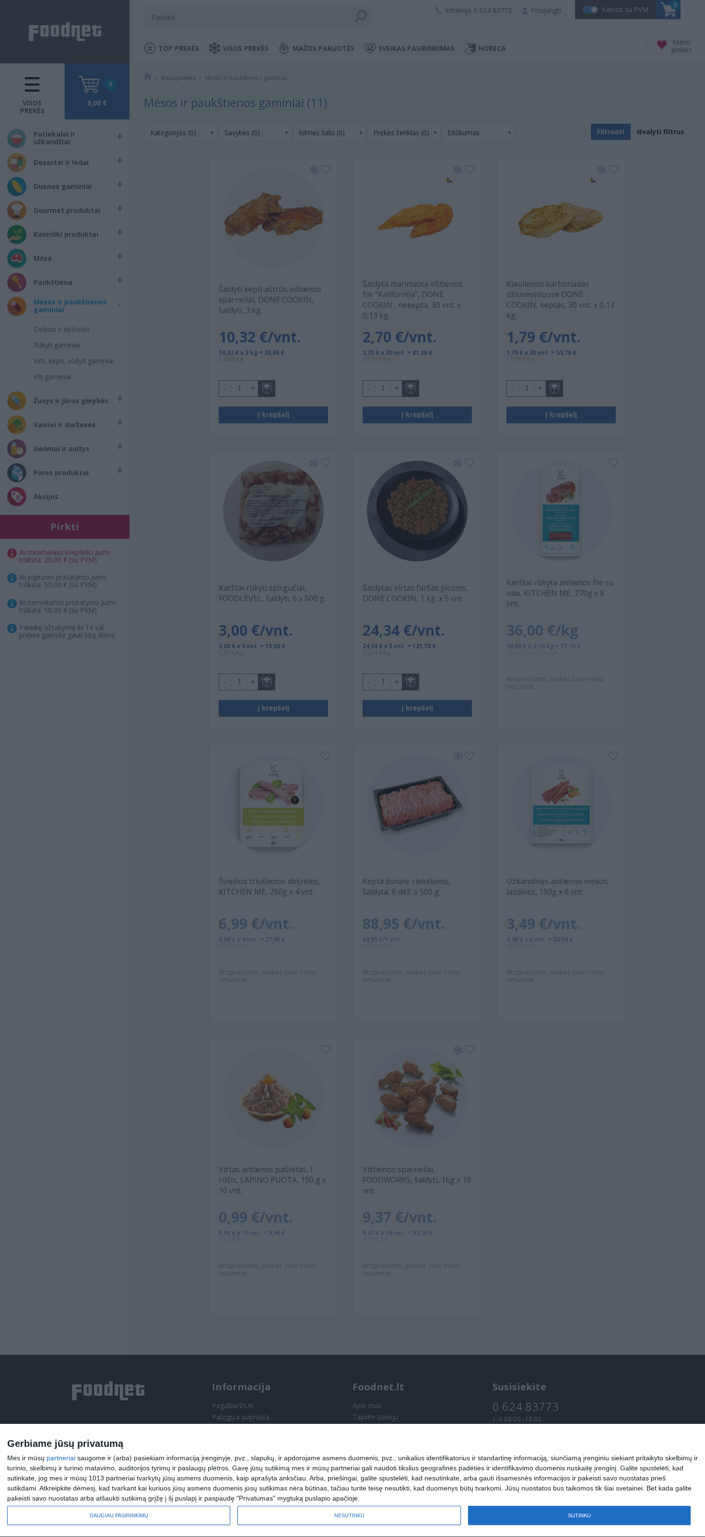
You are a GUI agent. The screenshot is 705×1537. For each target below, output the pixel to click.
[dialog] (352, 1480)
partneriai (61, 1458)
